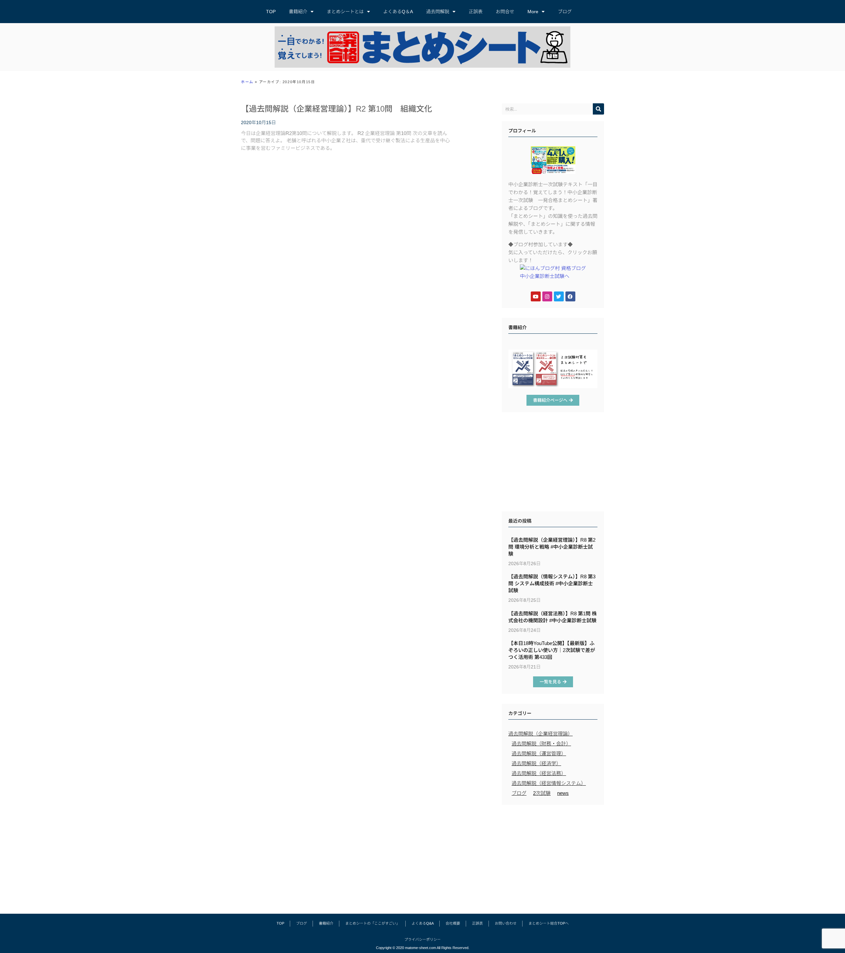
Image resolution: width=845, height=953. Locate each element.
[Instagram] (547, 296)
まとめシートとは (345, 11)
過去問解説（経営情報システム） (549, 783)
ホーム (247, 82)
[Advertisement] (553, 463)
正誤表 (476, 11)
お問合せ (505, 11)
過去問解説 (437, 11)
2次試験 (542, 793)
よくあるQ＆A (398, 11)
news (563, 793)
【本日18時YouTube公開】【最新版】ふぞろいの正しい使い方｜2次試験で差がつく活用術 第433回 (551, 650)
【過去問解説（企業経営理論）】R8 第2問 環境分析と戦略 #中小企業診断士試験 (551, 547)
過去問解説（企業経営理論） (540, 733)
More (532, 11)
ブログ (565, 11)
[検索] (598, 109)
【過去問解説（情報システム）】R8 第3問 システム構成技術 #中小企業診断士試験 (551, 583)
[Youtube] (536, 296)
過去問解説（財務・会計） (541, 743)
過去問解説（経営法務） (539, 773)
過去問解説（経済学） (536, 763)
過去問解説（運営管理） (539, 753)
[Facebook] (570, 296)
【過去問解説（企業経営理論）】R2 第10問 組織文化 (336, 108)
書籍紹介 (298, 11)
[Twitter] (559, 296)
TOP (271, 11)
